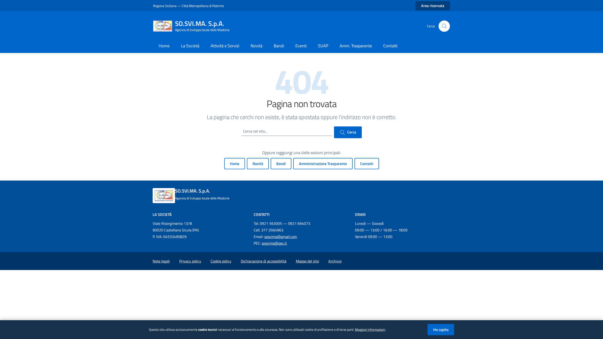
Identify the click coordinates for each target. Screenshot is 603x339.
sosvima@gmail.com (280, 236)
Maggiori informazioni (370, 329)
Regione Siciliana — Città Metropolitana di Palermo (188, 5)
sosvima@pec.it (274, 243)
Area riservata (432, 5)
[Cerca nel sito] (444, 26)
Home (234, 163)
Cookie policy (221, 261)
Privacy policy (190, 261)
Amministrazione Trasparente (323, 163)
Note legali (161, 261)
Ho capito (440, 329)
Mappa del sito (307, 261)
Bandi (281, 163)
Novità (258, 163)
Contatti (366, 163)
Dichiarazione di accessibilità (263, 261)
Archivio (335, 261)
